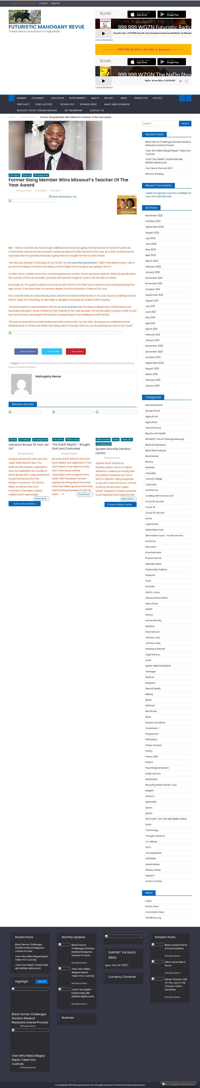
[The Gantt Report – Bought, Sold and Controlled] (72, 423)
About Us (55, 3)
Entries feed (151, 906)
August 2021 (151, 300)
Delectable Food (154, 529)
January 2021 (152, 340)
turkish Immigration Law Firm (161, 193)
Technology (67, 104)
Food (148, 580)
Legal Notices (152, 654)
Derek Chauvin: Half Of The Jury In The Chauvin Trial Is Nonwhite (176, 984)
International (152, 631)
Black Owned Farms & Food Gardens (176, 946)
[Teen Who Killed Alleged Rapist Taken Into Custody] (30, 1040)
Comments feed (154, 912)
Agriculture (151, 422)
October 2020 (153, 357)
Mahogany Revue (23, 190)
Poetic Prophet (103, 439)
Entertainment (77, 98)
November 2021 (153, 283)
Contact (43, 3)
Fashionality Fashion (156, 569)
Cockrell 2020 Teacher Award (34, 363)
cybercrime (151, 524)
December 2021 (153, 277)
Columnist (38, 98)
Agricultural (151, 416)
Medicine (150, 683)
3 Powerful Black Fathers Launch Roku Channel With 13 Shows (122, 504)
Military (149, 694)
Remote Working (154, 173)
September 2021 (154, 295)
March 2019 (151, 374)
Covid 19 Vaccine (154, 501)
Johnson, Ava (152, 637)
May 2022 (150, 249)
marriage (150, 671)
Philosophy (151, 739)
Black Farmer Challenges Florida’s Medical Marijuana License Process (168, 143)
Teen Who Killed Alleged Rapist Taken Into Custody (168, 152)
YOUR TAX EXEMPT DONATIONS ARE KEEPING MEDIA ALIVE (164, 161)
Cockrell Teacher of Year (121, 363)
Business (21, 98)
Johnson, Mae (152, 643)
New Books (151, 711)
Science (149, 796)
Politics (157, 98)
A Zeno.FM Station (104, 40)
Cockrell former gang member (92, 363)
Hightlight (21, 981)
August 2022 (152, 232)
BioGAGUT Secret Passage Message (37, 110)
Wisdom (149, 875)
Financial (150, 575)
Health (95, 98)
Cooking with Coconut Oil (159, 495)
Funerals (150, 586)
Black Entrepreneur (155, 444)
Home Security (153, 620)
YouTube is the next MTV (159, 168)
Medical (149, 677)
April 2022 (150, 255)
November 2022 (154, 215)
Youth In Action (153, 881)
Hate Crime (151, 603)
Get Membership (73, 110)
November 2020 (154, 351)
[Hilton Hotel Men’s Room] (157, 964)
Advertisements (154, 405)
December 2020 (154, 345)
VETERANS (150, 858)
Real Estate (151, 779)
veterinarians (152, 864)
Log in (148, 900)
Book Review (152, 456)
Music (148, 699)
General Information (156, 597)
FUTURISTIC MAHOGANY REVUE (46, 26)
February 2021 (152, 334)
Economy (150, 541)
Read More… (41, 498)
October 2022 (152, 221)
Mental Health (153, 688)
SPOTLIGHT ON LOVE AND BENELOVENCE (166, 818)
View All (42, 981)
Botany (149, 461)
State (148, 824)
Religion (149, 790)
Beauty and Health (155, 433)
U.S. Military (24, 439)
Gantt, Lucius (72, 439)
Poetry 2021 (127, 439)
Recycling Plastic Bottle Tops (161, 784)
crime (148, 518)
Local (148, 660)
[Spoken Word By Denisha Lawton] (116, 423)
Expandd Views (88, 104)
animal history (153, 427)
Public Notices (43, 104)
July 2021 (150, 306)
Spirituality (23, 104)
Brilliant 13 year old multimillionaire (168, 195)
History (108, 98)
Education (58, 98)
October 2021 (152, 289)
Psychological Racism (157, 767)
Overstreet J (152, 728)
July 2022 (150, 238)
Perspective (141, 98)
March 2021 (151, 329)
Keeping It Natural (155, 648)
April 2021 (150, 323)
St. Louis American (67, 306)
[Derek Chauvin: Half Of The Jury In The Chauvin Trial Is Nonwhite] (157, 981)
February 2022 (153, 266)
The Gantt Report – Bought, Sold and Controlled (71, 446)
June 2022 (151, 243)
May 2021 (150, 317)
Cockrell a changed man (63, 363)
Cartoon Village (153, 478)
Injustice (150, 626)
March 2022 (151, 261)
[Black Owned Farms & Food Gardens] (157, 947)
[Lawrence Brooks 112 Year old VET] (29, 423)
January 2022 (152, 272)
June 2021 (150, 311)
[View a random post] (188, 98)
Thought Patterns (155, 836)
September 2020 (154, 362)
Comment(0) (41, 190)
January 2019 (152, 385)
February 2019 (152, 380)
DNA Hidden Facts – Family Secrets (164, 535)
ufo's (148, 847)
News (124, 98)
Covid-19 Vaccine (155, 512)
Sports (148, 807)
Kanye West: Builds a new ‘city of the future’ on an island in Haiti (27, 503)
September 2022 (154, 226)
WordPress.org (153, 917)
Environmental (153, 558)
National (27, 175)
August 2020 (152, 368)
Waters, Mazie (153, 870)
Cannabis (150, 473)
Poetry (116, 439)
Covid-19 (150, 507)
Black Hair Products (155, 450)
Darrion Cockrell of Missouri (22, 367)
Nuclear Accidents (155, 722)
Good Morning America (84, 262)
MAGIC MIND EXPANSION (117, 104)
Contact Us (97, 110)
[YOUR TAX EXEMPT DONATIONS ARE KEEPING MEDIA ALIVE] (64, 992)
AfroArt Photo (152, 410)
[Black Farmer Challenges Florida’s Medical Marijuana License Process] (30, 998)
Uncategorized (41, 175)
